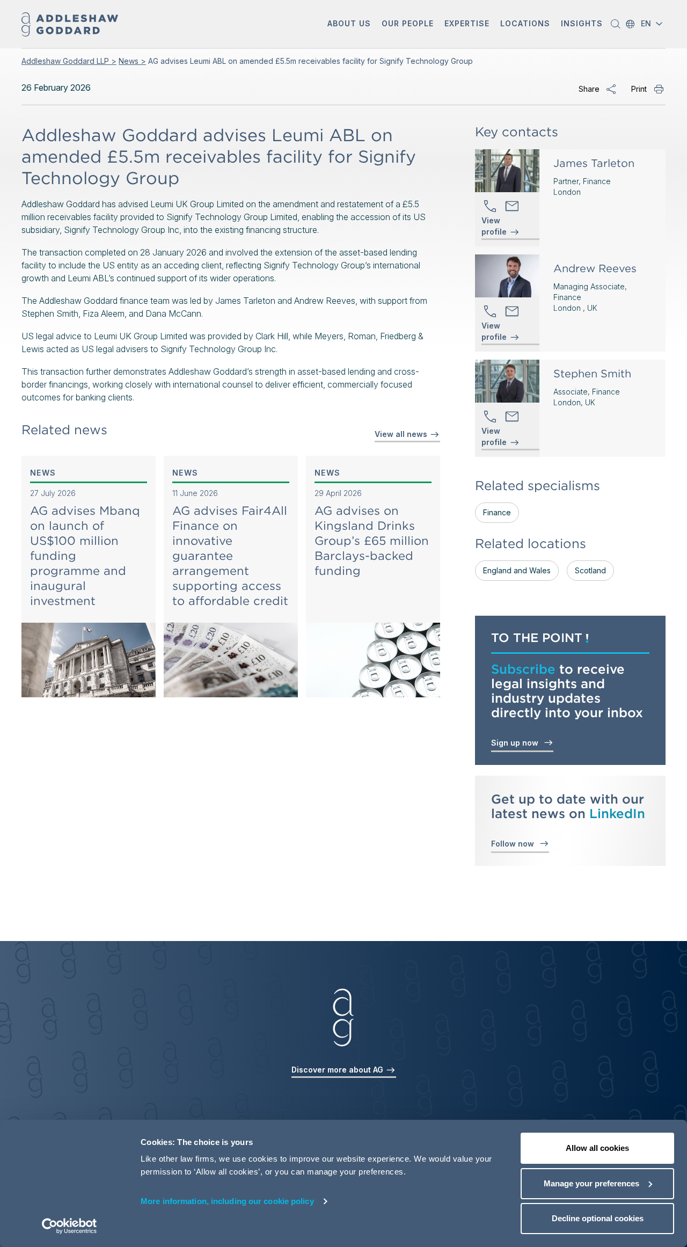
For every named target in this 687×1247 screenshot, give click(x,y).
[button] (349, 24)
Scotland (590, 570)
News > (132, 60)
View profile (494, 226)
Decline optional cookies (598, 1218)
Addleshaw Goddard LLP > (68, 60)
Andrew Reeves (595, 268)
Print (639, 88)
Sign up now (517, 742)
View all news (402, 434)
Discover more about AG (338, 1069)
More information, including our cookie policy (227, 1201)
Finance (497, 512)
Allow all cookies (597, 1148)
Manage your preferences (591, 1183)
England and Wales (517, 570)
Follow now (514, 843)
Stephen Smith (592, 373)
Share (589, 88)
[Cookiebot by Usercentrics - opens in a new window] (69, 1226)
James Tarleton (593, 163)
